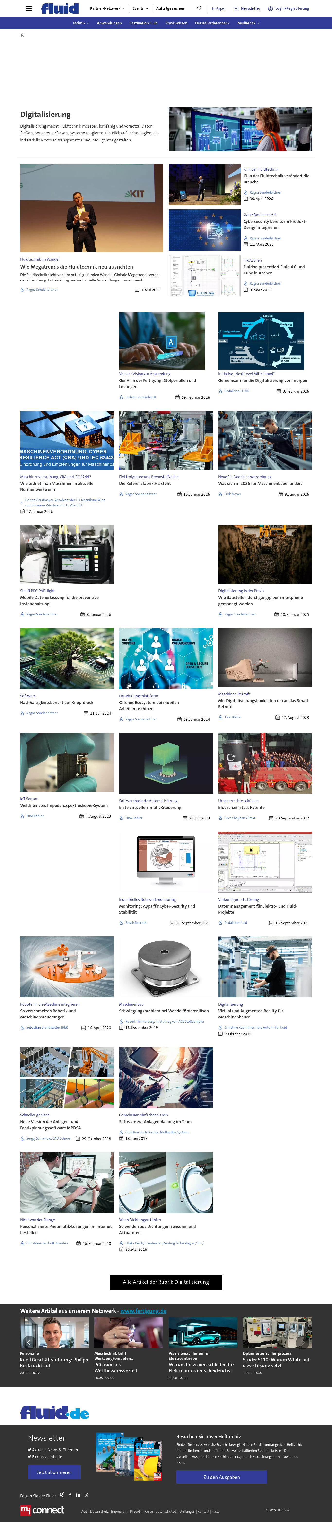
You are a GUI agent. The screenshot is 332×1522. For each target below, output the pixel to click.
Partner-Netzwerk (105, 8)
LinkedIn (79, 1494)
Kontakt (203, 1511)
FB (71, 1494)
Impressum (119, 1511)
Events (138, 8)
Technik (79, 22)
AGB (84, 1511)
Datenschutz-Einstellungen (175, 1511)
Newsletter (251, 8)
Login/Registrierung (292, 8)
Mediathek (246, 22)
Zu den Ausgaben (221, 1477)
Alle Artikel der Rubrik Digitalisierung (166, 1281)
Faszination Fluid (144, 22)
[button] (29, 1342)
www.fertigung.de (143, 1311)
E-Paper (219, 8)
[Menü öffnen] (28, 8)
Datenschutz (99, 1511)
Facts (215, 1511)
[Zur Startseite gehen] (59, 8)
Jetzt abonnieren (54, 1472)
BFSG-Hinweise (141, 1511)
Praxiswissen (176, 22)
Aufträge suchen (170, 8)
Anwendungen (109, 22)
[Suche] (199, 8)
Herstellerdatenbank (212, 22)
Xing (63, 1494)
